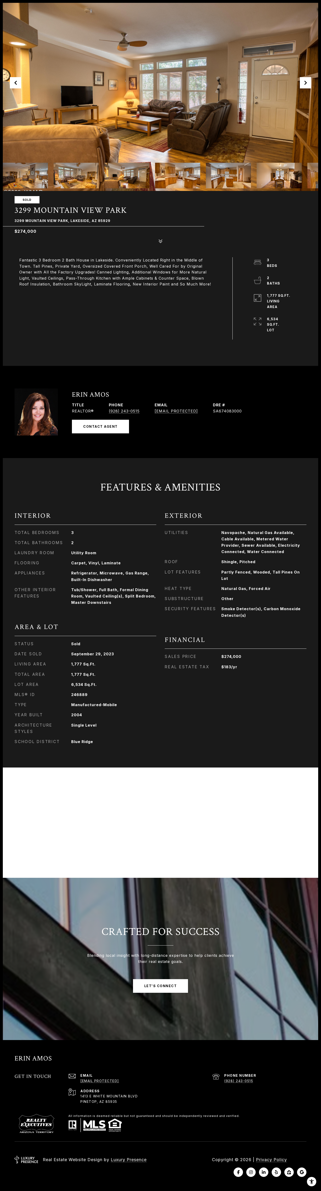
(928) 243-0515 (124, 411)
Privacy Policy (271, 1159)
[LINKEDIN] (263, 1172)
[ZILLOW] (289, 1172)
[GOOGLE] (301, 1172)
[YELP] (276, 1172)
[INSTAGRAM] (251, 1172)
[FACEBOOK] (238, 1172)
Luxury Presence (129, 1159)
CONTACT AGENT (100, 426)
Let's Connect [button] (160, 986)
